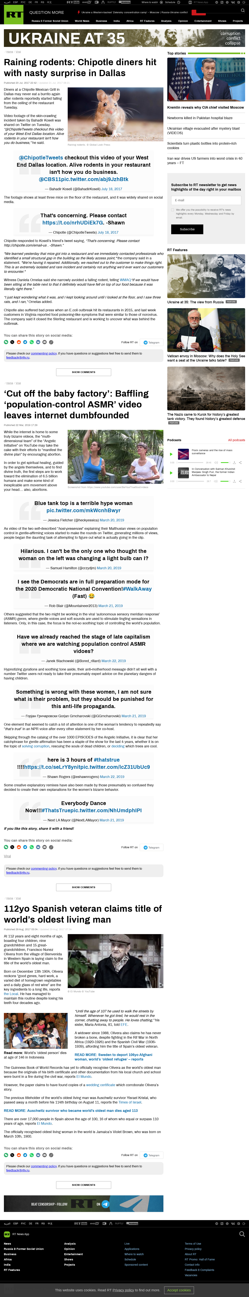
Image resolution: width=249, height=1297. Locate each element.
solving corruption (35, 746)
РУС (23, 2)
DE (30, 2)
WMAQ (125, 280)
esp (15, 1223)
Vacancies (191, 1275)
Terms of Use (193, 1243)
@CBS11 (50, 179)
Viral (18, 51)
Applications (131, 1249)
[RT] (73, 2)
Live (127, 1243)
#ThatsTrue (56, 810)
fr (37, 1223)
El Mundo (83, 1077)
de (30, 1223)
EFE (124, 1025)
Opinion (183, 21)
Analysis (166, 21)
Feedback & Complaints (199, 1270)
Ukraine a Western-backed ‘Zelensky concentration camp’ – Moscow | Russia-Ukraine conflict (135, 12)
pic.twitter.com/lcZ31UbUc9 (115, 767)
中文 (49, 2)
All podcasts (236, 440)
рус (23, 1223)
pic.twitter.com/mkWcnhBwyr (83, 510)
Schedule (130, 1259)
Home (9, 51)
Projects (238, 21)
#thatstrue (107, 760)
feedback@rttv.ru (17, 357)
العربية (7, 2)
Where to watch (134, 1254)
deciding (117, 746)
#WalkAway (137, 589)
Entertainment (203, 21)
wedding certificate (100, 1085)
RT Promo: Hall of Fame (200, 1259)
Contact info (192, 1264)
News (7, 1243)
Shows (222, 21)
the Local (11, 994)
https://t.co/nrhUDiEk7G (72, 223)
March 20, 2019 (112, 520)
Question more (46, 12)
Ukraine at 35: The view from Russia (196, 302)
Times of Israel (129, 1102)
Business (101, 21)
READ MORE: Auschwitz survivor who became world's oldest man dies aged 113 (71, 1111)
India (117, 21)
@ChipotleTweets (41, 158)
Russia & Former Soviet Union (50, 21)
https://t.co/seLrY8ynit (52, 767)
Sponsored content (136, 1264)
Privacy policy (193, 1249)
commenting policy (44, 353)
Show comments (83, 372)
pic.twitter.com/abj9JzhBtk (94, 179)
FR (36, 2)
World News (82, 21)
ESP (15, 2)
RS (42, 2)
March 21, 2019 (110, 606)
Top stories (176, 53)
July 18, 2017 (111, 189)
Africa (129, 21)
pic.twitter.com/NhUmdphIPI (106, 810)
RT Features (147, 21)
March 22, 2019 (114, 661)
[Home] (14, 14)
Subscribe (187, 229)
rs (43, 1223)
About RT (190, 1254)
